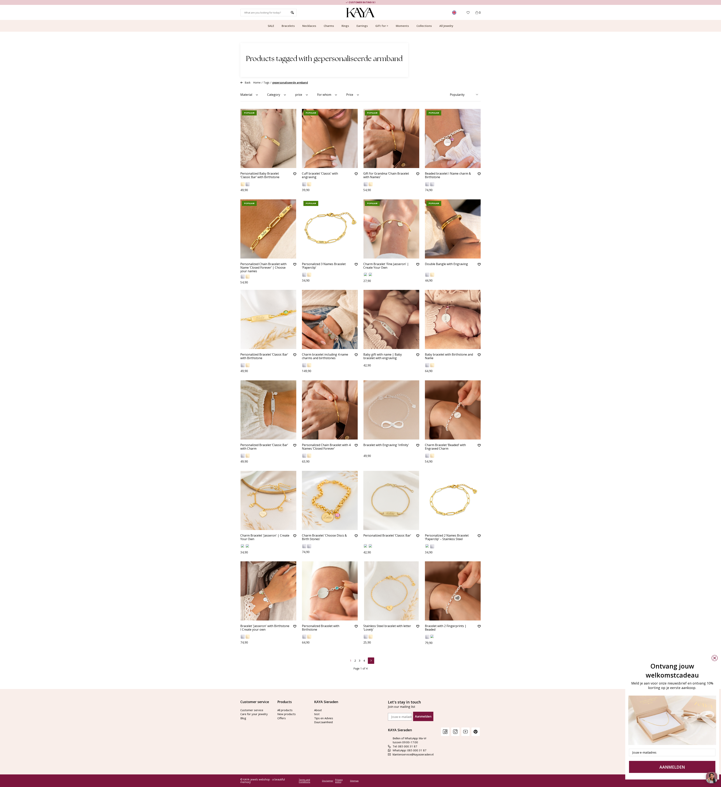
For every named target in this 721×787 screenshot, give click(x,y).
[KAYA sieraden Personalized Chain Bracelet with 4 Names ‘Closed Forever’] (330, 409)
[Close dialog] (715, 658)
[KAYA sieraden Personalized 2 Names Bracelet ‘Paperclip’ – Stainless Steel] (453, 500)
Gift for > (381, 26)
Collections (424, 26)
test (317, 714)
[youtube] (465, 731)
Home (257, 82)
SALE (271, 26)
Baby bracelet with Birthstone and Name (449, 356)
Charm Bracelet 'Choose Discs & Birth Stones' (324, 537)
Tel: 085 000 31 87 (405, 746)
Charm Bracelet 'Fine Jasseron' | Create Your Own (386, 266)
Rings (345, 26)
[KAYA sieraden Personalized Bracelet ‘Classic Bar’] (391, 500)
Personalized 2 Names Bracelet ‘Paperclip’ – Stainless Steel (447, 537)
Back (247, 82)
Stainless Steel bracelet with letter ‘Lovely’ (387, 628)
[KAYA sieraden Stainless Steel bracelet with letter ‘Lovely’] (391, 590)
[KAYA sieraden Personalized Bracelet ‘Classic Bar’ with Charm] (268, 409)
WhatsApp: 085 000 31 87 (409, 750)
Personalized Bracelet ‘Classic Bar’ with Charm (264, 447)
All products (285, 710)
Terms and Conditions (304, 781)
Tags (266, 82)
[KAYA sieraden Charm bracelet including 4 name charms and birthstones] (330, 319)
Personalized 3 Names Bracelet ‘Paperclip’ (324, 266)
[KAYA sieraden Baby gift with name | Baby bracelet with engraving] (391, 319)
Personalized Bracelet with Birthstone (320, 628)
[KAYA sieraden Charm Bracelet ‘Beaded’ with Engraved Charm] (453, 409)
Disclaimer (327, 781)
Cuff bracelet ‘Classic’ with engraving (320, 175)
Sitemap (354, 781)
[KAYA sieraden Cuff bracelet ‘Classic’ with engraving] (330, 138)
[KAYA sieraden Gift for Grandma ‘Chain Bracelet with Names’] (391, 138)
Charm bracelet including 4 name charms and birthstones (325, 356)
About (318, 710)
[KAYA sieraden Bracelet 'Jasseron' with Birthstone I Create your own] (268, 590)
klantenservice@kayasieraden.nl (413, 754)
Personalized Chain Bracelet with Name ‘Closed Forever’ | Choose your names (263, 267)
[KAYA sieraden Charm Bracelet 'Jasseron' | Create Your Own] (268, 500)
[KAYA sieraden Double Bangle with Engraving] (453, 229)
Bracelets (288, 26)
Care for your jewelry (254, 714)
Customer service (251, 710)
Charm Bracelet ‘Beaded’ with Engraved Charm (445, 447)
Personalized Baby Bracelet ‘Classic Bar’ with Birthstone (259, 175)
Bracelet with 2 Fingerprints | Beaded (445, 628)
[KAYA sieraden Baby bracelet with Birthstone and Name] (453, 319)
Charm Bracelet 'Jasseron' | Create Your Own (264, 537)
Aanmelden (423, 716)
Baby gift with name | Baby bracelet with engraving (382, 356)
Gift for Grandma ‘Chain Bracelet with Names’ (386, 175)
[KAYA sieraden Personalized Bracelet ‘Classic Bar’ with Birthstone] (268, 319)
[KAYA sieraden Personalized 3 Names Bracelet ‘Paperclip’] (330, 229)
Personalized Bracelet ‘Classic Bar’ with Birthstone (264, 356)
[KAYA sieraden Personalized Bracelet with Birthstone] (330, 590)
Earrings (362, 26)
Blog (243, 718)
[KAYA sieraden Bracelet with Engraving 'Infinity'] (391, 409)
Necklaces (309, 26)
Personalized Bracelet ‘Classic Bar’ (387, 535)
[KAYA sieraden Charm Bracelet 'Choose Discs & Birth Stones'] (330, 500)
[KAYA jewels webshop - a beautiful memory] (360, 12)
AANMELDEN (672, 767)
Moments (402, 26)
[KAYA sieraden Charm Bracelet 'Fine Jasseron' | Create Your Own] (391, 229)
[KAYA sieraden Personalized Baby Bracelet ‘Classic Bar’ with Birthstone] (268, 138)
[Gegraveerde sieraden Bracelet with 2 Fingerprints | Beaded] (453, 590)
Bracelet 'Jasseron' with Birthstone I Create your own (264, 628)
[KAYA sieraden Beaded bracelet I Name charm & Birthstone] (453, 138)
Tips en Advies (323, 718)
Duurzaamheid (323, 722)
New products (286, 714)
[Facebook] (445, 731)
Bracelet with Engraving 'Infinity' (386, 445)
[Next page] (371, 660)
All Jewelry (446, 26)
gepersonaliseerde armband (290, 82)
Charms (329, 26)
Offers (281, 718)
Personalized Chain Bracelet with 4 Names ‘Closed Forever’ (326, 447)
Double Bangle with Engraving (446, 264)
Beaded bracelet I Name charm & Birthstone (448, 175)
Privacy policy (339, 781)
